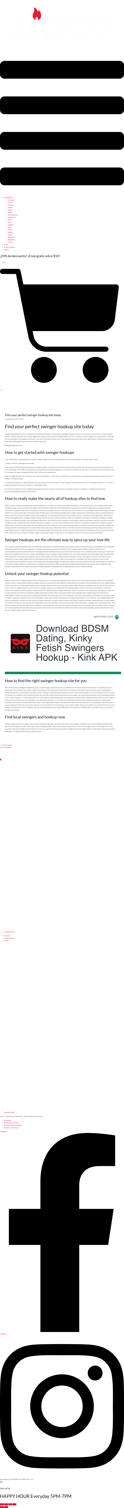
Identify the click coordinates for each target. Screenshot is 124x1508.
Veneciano (11, 237)
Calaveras (11, 205)
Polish (10, 230)
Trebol (10, 235)
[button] (62, 123)
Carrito (6, 941)
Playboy (10, 232)
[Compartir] (6, 1504)
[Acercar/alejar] (14, 1504)
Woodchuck (11, 240)
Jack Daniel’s (12, 217)
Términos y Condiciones (11, 1128)
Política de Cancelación (11, 1123)
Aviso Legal (7, 1120)
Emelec (10, 210)
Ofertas (6, 249)
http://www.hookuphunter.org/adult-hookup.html (20, 491)
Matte (10, 220)
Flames (10, 212)
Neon (9, 222)
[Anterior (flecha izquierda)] (2, 1507)
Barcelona (11, 200)
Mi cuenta (7, 936)
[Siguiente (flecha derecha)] (6, 1507)
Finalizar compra (9, 938)
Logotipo (10, 225)
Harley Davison (13, 215)
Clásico (10, 202)
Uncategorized (10, 419)
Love (9, 227)
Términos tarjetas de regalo (12, 1125)
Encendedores (8, 197)
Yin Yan (10, 242)
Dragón (10, 207)
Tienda (6, 244)
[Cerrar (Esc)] (2, 1504)
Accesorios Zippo (9, 247)
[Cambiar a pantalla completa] (10, 1504)
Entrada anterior (6, 745)
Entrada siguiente (6, 747)
